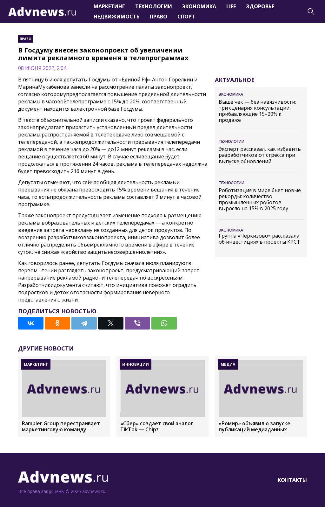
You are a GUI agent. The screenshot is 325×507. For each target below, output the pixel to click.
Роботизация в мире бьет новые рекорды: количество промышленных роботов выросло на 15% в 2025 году (260, 199)
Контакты (292, 479)
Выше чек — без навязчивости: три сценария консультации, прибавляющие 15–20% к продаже (257, 111)
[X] (110, 323)
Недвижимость (117, 16)
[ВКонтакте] (30, 323)
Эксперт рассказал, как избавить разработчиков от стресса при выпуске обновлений (260, 155)
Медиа (228, 364)
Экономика (199, 6)
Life (231, 6)
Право (158, 16)
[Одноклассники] (57, 323)
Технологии (153, 6)
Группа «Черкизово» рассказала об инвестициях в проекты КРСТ (259, 239)
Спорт (186, 16)
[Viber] (137, 323)
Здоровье (260, 6)
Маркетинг (109, 6)
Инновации (135, 364)
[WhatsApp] (164, 323)
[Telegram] (84, 323)
